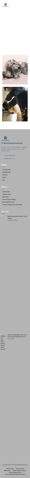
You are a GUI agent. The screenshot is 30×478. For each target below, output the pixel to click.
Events (4, 177)
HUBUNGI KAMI (6, 172)
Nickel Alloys (5, 197)
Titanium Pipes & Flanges (9, 199)
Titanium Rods (6, 191)
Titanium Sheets (6, 194)
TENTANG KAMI (6, 169)
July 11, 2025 (11, 338)
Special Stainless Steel (8, 202)
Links (3, 180)
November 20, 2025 (12, 220)
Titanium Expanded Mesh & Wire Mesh (12, 204)
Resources (5, 175)
